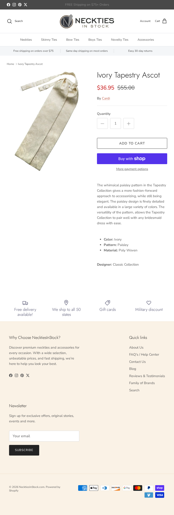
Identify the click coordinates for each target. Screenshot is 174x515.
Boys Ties (95, 40)
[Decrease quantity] (102, 123)
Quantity (104, 113)
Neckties (26, 40)
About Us (136, 347)
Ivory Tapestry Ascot (30, 64)
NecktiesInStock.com (31, 487)
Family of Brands (142, 383)
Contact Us (137, 361)
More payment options (132, 169)
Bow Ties (72, 40)
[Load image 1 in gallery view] (47, 121)
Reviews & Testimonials (147, 376)
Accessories (146, 40)
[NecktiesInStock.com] (87, 21)
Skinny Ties (49, 40)
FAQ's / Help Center (144, 354)
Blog (132, 368)
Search (134, 390)
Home (10, 64)
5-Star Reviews (96, 6)
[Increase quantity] (128, 123)
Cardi (106, 98)
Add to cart (132, 143)
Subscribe (24, 450)
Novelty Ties (119, 40)
